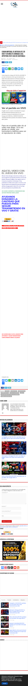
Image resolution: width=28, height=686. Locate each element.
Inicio (2, 45)
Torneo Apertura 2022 (6, 396)
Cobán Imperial (4, 392)
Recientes (3, 600)
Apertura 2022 (22, 391)
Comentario (5, 492)
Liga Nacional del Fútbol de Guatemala (10, 394)
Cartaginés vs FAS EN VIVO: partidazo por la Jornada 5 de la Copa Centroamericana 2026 (13, 437)
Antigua (7, 391)
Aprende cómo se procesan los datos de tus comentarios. (13, 526)
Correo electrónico (6, 511)
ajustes (20, 680)
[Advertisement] (14, 23)
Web (3, 515)
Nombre (4, 506)
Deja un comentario (7, 59)
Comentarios (16, 600)
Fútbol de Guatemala (9, 45)
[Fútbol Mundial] (14, 5)
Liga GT (22, 392)
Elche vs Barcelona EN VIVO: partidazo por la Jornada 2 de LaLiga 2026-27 (14, 476)
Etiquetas (23, 600)
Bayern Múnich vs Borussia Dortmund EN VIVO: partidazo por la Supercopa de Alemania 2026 (17, 632)
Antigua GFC (14, 391)
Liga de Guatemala (14, 392)
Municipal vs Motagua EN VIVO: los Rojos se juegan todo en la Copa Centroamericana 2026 (13, 457)
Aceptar (4, 683)
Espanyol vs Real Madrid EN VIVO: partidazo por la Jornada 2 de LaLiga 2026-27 (17, 625)
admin (4, 58)
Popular (9, 600)
